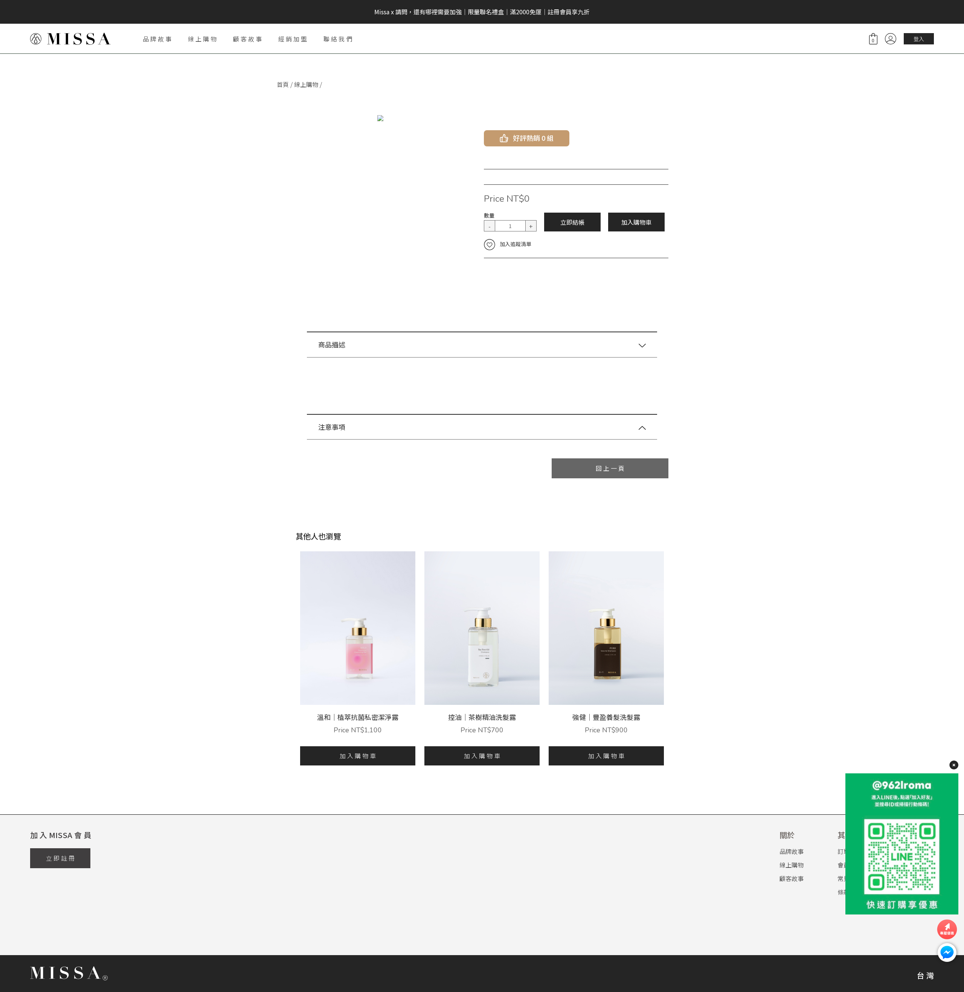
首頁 (283, 84)
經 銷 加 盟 (292, 38)
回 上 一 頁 (610, 468)
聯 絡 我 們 (337, 38)
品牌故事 (791, 851)
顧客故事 (791, 878)
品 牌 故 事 (157, 38)
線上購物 (306, 84)
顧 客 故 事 (247, 38)
